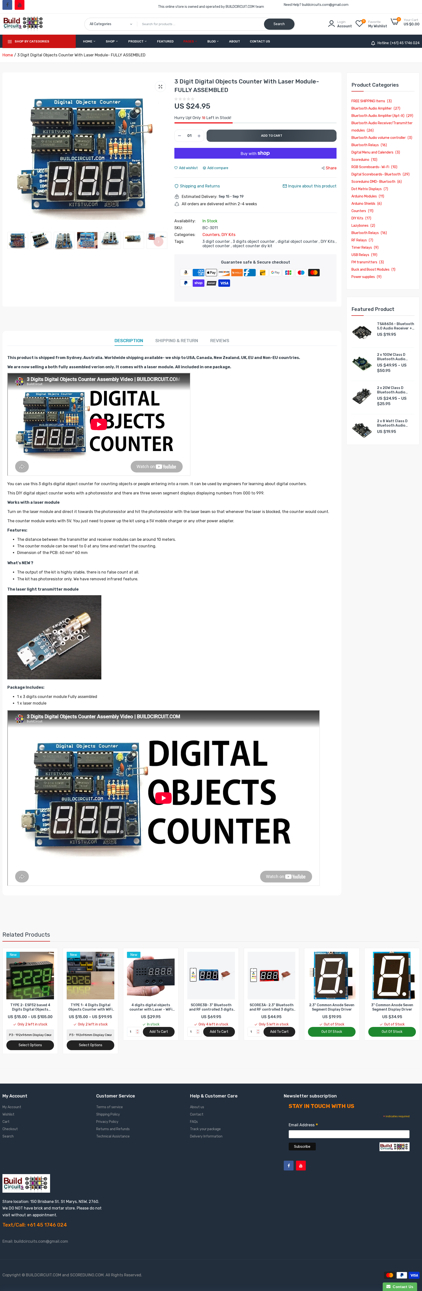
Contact (196, 1114)
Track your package (205, 1129)
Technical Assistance (113, 1136)
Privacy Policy (107, 1122)
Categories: (184, 235)
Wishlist (8, 1114)
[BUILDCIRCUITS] (23, 24)
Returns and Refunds (113, 1129)
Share (331, 168)
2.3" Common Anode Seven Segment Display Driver (271, 1007)
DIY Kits (228, 234)
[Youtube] (19, 5)
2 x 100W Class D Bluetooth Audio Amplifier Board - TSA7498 (391, 357)
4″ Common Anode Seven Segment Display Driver (392, 1007)
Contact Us (260, 41)
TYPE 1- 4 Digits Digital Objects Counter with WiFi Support (30, 1007)
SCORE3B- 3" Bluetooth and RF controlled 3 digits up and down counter (151, 1007)
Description (129, 340)
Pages (189, 41)
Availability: (185, 221)
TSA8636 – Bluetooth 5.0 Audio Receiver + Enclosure (395, 326)
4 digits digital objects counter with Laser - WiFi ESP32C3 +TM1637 (90, 1007)
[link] (49, 956)
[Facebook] (7, 5)
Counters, (212, 234)
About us (197, 1107)
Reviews (219, 340)
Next (164, 153)
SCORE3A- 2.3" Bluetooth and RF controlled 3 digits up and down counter (211, 1007)
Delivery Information (206, 1136)
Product (136, 41)
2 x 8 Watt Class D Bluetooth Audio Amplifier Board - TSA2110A (392, 423)
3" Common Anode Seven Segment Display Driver (332, 1007)
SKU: (178, 228)
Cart (6, 1122)
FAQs (194, 1122)
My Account (11, 1107)
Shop (111, 41)
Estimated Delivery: (199, 197)
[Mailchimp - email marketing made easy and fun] (395, 1150)
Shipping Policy (108, 1114)
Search (8, 1136)
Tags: (179, 241)
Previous (12, 153)
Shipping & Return (176, 340)
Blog (211, 41)
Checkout (10, 1129)
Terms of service (109, 1107)
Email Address (303, 1125)
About (234, 41)
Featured (165, 41)
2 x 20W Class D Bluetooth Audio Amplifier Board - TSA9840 (391, 390)
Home (88, 41)
